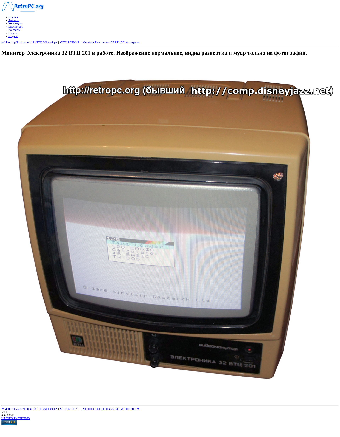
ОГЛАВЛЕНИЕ (69, 42)
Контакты (14, 29)
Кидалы (13, 36)
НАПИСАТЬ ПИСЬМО (15, 418)
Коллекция (15, 23)
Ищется (13, 17)
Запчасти (13, 20)
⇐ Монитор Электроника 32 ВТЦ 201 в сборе (29, 42)
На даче (13, 33)
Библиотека (15, 26)
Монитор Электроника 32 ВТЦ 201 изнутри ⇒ (111, 42)
